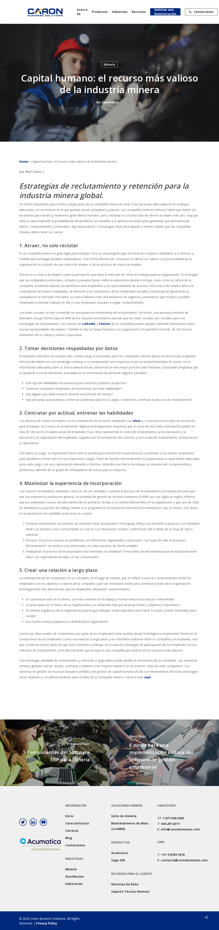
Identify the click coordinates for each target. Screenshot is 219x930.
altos (137, 421)
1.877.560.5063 (173, 818)
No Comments (107, 102)
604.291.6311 (170, 824)
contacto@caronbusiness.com (184, 860)
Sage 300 (118, 860)
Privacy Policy (46, 923)
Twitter (104, 324)
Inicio (69, 816)
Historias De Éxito (125, 884)
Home (23, 161)
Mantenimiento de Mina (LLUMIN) (129, 826)
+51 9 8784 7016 (173, 855)
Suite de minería (123, 816)
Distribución (74, 876)
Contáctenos (75, 845)
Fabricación (74, 884)
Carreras (71, 831)
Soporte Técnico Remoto (130, 891)
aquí (147, 677)
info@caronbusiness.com (180, 829)
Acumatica (119, 853)
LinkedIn (88, 324)
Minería (109, 64)
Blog (68, 838)
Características (77, 823)
